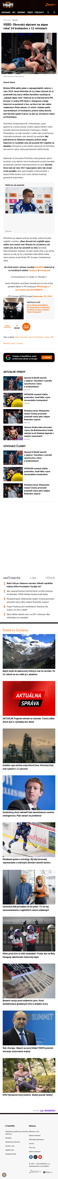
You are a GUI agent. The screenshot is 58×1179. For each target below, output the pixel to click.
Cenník (31, 1143)
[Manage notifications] (4, 1175)
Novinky (21, 12)
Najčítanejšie (12, 578)
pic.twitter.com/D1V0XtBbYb (29, 289)
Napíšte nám (9, 1150)
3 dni (33, 578)
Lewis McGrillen (36, 337)
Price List (32, 1147)
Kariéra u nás (9, 1146)
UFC (14, 12)
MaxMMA (39, 267)
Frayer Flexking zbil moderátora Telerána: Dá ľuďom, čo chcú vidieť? (27, 608)
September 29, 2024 (42, 296)
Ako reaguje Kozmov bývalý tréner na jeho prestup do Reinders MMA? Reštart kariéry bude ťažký (30, 593)
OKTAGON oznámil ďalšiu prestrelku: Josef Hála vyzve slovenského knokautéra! (37, 397)
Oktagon (6, 12)
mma (47, 337)
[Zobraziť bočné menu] (54, 12)
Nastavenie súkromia (12, 1142)
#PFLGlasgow (42, 286)
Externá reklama (34, 1135)
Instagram (44, 270)
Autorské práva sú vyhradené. (39, 1166)
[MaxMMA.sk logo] (7, 5)
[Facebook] (31, 1157)
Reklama (32, 1126)
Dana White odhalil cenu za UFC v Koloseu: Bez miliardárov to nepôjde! (28, 616)
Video (30, 12)
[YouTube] (40, 1157)
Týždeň (50, 578)
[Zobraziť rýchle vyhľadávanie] (48, 12)
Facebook (33, 270)
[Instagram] (35, 1157)
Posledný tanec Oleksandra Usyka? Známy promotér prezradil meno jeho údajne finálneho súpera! (30, 600)
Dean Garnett (21, 337)
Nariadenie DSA (10, 1154)
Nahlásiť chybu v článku (13, 343)
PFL (52, 337)
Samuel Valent (9, 82)
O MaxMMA (10, 1126)
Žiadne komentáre (7, 326)
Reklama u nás (34, 1131)
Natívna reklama (34, 1152)
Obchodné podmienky (36, 1139)
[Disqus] (29, 536)
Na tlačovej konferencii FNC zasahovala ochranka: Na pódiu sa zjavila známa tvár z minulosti (38, 308)
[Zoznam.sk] (36, 1172)
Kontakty (8, 1138)
